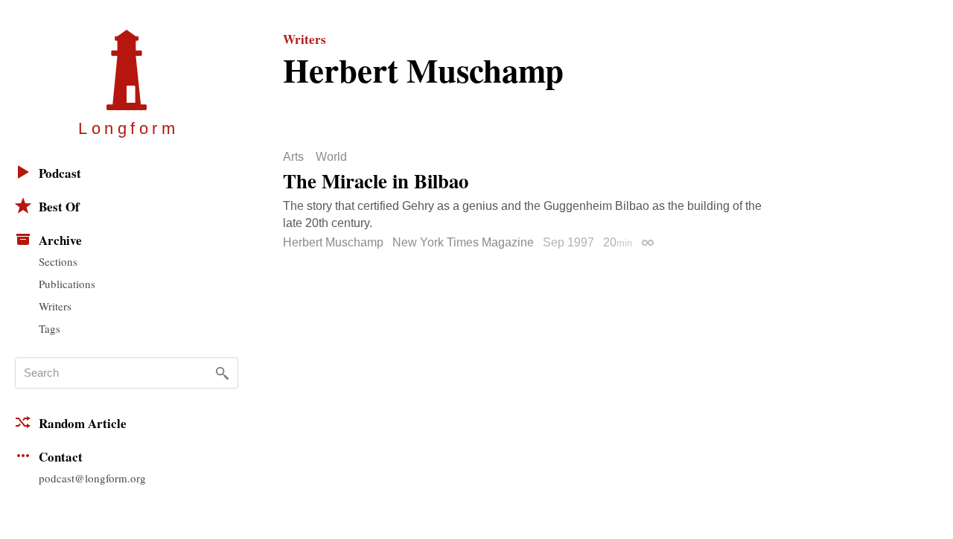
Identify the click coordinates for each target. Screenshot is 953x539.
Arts (293, 157)
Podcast (60, 173)
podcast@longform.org (92, 478)
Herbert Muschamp (333, 242)
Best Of (59, 206)
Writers (55, 306)
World (331, 157)
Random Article (83, 423)
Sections (58, 261)
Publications (67, 283)
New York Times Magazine (463, 242)
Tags (49, 328)
